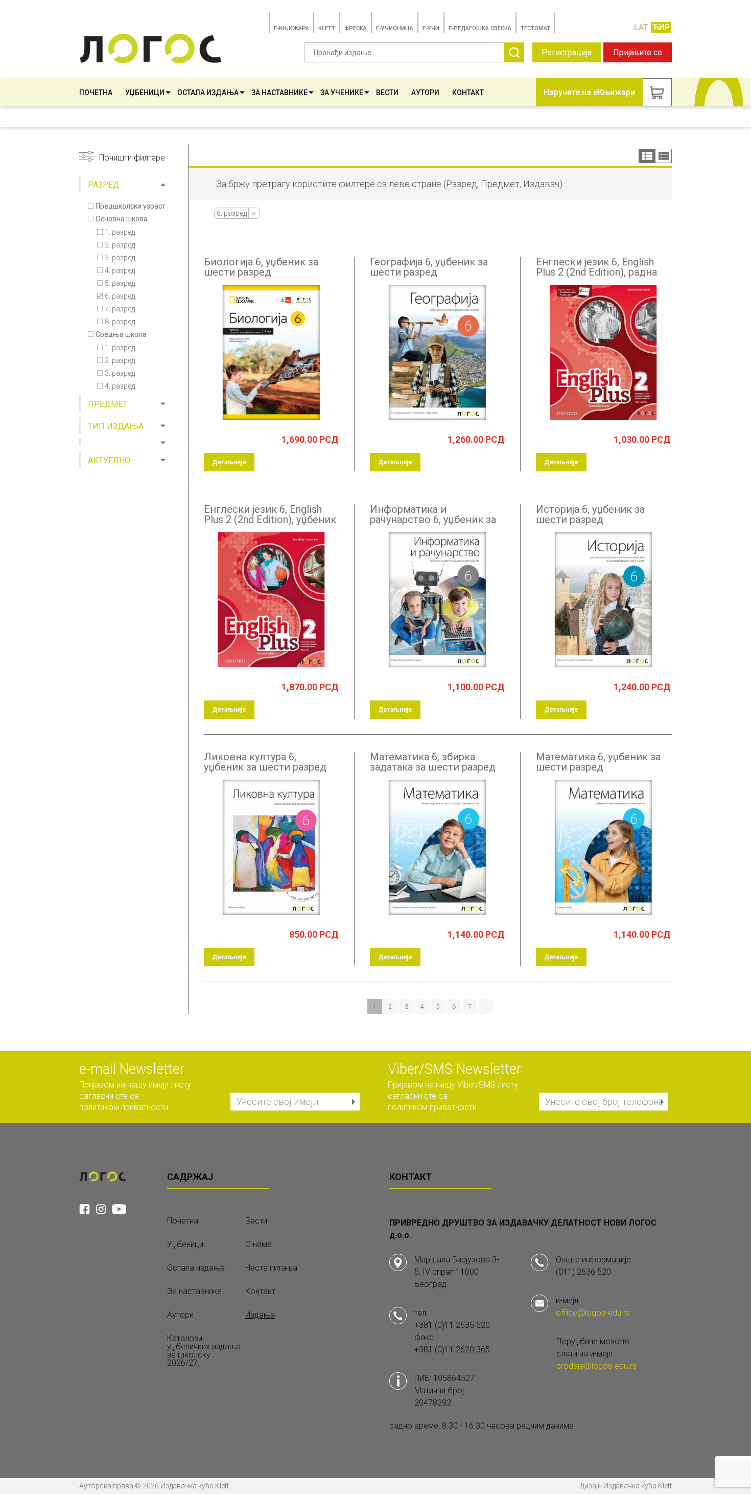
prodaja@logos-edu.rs (596, 1366)
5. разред (120, 283)
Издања (260, 1315)
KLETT (326, 28)
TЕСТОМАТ (535, 28)
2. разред (120, 245)
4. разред (120, 270)
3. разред (120, 258)
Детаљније (229, 462)
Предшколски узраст (131, 206)
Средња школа (121, 334)
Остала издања (208, 92)
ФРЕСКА (355, 28)
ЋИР (661, 27)
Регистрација (567, 52)
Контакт (468, 92)
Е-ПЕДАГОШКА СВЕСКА (480, 28)
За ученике (341, 92)
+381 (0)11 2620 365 (452, 1349)
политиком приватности (123, 1107)
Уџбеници (145, 92)
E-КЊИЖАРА (291, 28)
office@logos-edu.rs (593, 1313)
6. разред (120, 296)
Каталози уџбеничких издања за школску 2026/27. (204, 1350)
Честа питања (271, 1268)
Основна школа (122, 219)
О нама (258, 1244)
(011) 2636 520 (583, 1272)
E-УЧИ (431, 28)
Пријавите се (637, 52)
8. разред (120, 322)
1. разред (120, 232)
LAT (641, 27)
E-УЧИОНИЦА (394, 28)
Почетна (95, 92)
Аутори (425, 92)
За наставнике (279, 92)
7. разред (120, 309)
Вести (387, 92)
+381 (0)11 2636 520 (452, 1325)
